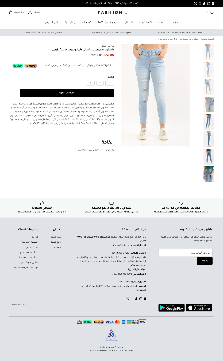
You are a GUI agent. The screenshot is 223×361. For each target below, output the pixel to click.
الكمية (110, 77)
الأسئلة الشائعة (30, 242)
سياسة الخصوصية (28, 257)
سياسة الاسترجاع (29, 252)
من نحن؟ (33, 237)
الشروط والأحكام (29, 263)
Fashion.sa (15, 305)
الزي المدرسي (51, 22)
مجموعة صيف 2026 (108, 22)
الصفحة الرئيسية (207, 39)
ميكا (104, 46)
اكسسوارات (145, 22)
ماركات (175, 22)
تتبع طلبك (56, 237)
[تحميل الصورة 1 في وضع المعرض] (155, 95)
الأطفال (129, 22)
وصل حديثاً (70, 22)
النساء (161, 22)
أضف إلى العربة (66, 93)
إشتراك (205, 261)
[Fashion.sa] (111, 12)
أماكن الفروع (32, 247)
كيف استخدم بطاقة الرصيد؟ (24, 268)
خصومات (86, 22)
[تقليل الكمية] (109, 83)
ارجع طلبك (55, 242)
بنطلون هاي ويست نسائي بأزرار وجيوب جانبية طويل (178, 39)
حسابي (57, 247)
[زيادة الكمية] (90, 83)
